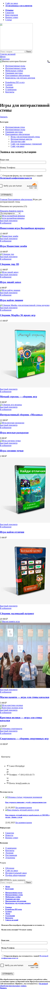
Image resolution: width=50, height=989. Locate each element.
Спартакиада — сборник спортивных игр (24, 738)
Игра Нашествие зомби (13, 246)
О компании (11, 848)
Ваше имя (4, 160)
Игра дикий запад (10, 282)
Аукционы (10, 857)
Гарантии (9, 833)
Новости (9, 835)
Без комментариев (23, 807)
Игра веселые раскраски (14, 432)
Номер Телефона (7, 167)
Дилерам (9, 853)
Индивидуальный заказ (16, 873)
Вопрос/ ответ (11, 838)
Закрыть (3, 117)
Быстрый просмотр (8, 220)
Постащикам (11, 855)
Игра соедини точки (11, 450)
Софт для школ (17, 146)
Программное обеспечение (17, 134)
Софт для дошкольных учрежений (26, 144)
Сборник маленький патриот (17, 613)
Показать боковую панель (11, 211)
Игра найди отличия (12, 532)
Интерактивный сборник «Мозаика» (21, 414)
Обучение (9, 868)
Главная (4, 199)
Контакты (9, 850)
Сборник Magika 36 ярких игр (17, 315)
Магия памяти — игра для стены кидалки (24, 697)
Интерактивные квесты (21, 139)
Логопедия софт (18, 141)
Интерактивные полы (15, 129)
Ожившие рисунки (14, 132)
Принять (3, 988)
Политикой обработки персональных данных (24, 985)
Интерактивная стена (15, 127)
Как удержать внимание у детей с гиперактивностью (25, 802)
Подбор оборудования (15, 875)
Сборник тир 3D (9, 264)
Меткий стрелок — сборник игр (18, 396)
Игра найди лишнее (11, 300)
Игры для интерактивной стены (25, 137)
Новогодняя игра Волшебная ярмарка (22, 228)
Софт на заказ (11, 870)
